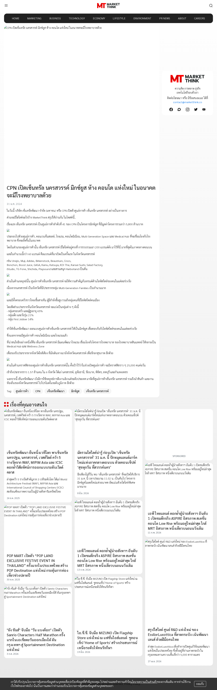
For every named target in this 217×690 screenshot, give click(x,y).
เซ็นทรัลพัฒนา (55, 391)
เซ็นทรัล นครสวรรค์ (97, 391)
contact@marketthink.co (187, 102)
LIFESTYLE (119, 18)
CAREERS (199, 18)
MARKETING (34, 18)
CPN (37, 391)
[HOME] (108, 5)
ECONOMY (99, 18)
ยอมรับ (200, 684)
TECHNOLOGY (77, 18)
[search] (211, 5)
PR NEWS (164, 18)
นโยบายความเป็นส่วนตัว (143, 682)
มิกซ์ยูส (75, 391)
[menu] (6, 5)
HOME (15, 18)
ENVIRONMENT (142, 18)
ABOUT (182, 18)
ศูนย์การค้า (22, 391)
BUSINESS (55, 18)
